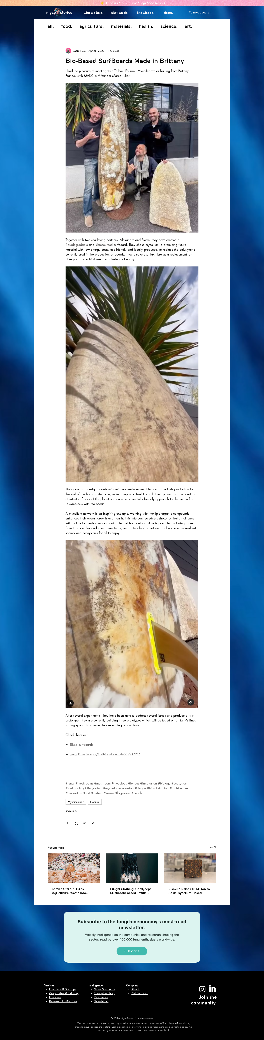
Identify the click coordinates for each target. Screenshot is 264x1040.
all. (51, 26)
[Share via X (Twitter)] (76, 823)
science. (169, 26)
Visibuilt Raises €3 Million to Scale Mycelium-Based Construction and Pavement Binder (189, 891)
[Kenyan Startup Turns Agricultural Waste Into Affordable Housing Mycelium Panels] (74, 868)
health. (146, 26)
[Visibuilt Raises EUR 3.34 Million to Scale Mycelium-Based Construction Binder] (190, 868)
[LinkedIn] (212, 989)
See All (212, 847)
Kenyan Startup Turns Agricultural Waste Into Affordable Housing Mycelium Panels (69, 891)
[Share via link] (93, 823)
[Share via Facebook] (67, 823)
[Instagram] (202, 989)
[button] (94, 13)
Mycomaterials (76, 802)
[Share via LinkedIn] (85, 823)
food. (66, 26)
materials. (121, 26)
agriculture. (92, 26)
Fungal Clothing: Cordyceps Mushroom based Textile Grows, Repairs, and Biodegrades (131, 891)
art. (188, 26)
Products (94, 802)
